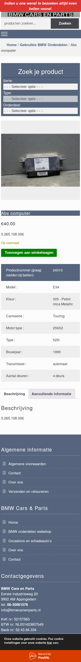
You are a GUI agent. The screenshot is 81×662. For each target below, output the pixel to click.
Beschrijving (14, 393)
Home (12, 44)
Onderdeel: (12, 104)
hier (49, 643)
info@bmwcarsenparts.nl (21, 609)
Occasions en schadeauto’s (30, 540)
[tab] (14, 394)
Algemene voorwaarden (27, 463)
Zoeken (65, 23)
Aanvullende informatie (51, 393)
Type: (7, 92)
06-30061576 (17, 604)
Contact (14, 472)
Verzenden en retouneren (28, 491)
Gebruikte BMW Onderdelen (43, 44)
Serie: (8, 80)
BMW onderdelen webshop (29, 531)
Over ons (15, 482)
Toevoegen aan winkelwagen (29, 253)
